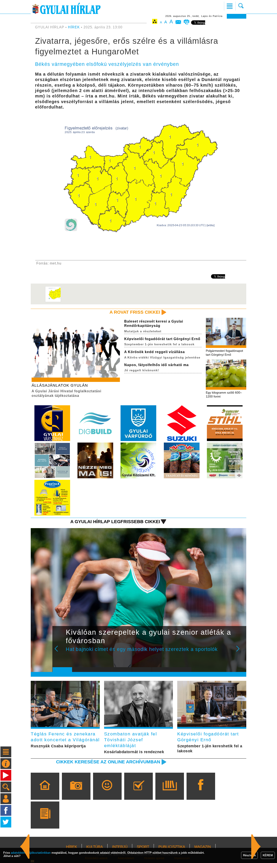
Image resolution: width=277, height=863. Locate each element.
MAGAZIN (202, 847)
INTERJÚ (119, 847)
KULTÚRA (94, 847)
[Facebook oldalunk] (201, 792)
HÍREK (74, 27)
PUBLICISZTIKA (171, 847)
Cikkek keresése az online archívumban (108, 761)
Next (240, 652)
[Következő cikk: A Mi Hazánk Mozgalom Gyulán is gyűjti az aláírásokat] (25, 846)
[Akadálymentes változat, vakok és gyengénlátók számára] (155, 22)
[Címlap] (45, 792)
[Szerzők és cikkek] (45, 821)
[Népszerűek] (107, 792)
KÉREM (268, 855)
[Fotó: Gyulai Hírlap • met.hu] (53, 301)
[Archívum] (169, 792)
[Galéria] (76, 792)
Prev (59, 652)
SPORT (143, 847)
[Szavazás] (138, 792)
